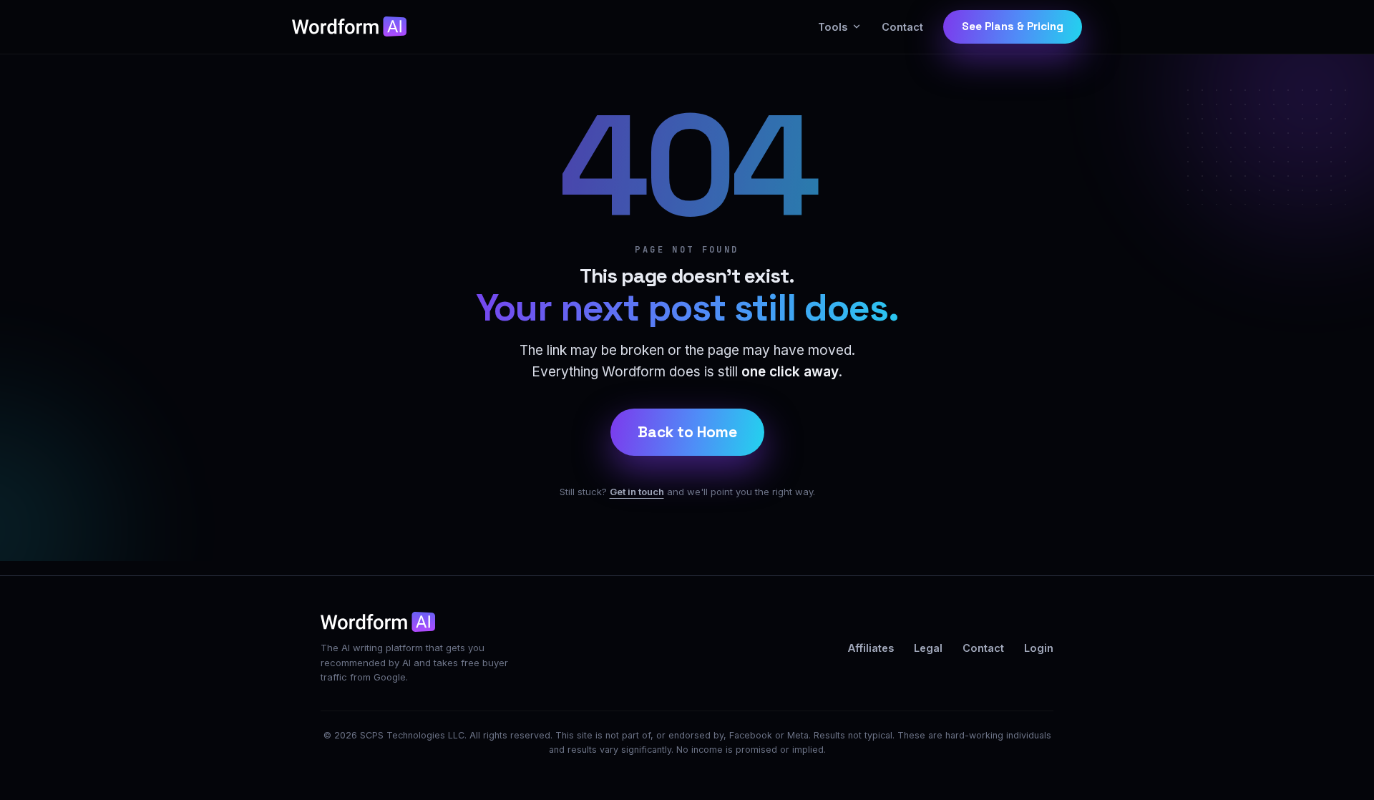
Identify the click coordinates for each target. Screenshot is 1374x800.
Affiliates (871, 648)
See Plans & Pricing (1012, 26)
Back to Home (687, 432)
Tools (832, 27)
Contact (902, 27)
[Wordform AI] (349, 26)
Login (1038, 648)
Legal (928, 648)
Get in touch (637, 491)
